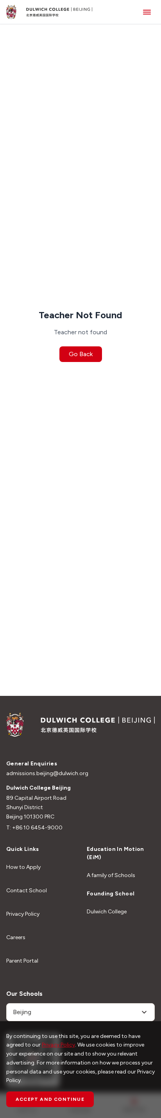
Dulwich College (107, 911)
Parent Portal (22, 961)
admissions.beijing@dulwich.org (47, 773)
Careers (15, 937)
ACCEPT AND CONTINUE (50, 1099)
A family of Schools (111, 875)
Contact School (26, 890)
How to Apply (23, 867)
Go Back (81, 354)
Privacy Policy (22, 914)
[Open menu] (147, 12)
